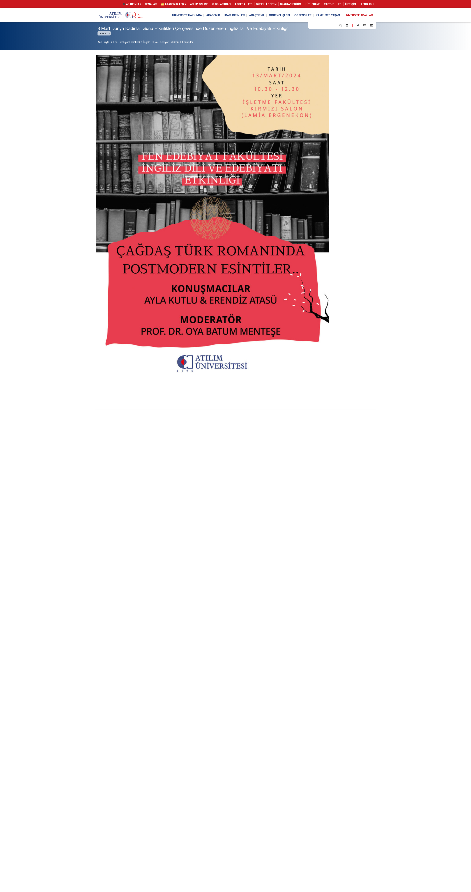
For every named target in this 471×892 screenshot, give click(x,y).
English (367, 4)
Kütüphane (312, 4)
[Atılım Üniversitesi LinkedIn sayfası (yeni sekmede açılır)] (321, 25)
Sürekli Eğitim (266, 4)
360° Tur (329, 4)
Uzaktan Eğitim (290, 4)
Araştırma (257, 15)
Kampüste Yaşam (328, 15)
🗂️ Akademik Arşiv (173, 4)
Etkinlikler (187, 42)
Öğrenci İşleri (279, 15)
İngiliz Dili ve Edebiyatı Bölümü (161, 42)
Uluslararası (221, 4)
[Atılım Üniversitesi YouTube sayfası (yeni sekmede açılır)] (330, 25)
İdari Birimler (234, 15)
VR (339, 4)
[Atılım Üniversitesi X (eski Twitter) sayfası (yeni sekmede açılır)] (317, 25)
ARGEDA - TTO (243, 4)
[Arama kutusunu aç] (340, 25)
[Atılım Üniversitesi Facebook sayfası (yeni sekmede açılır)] (312, 25)
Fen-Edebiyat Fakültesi (126, 42)
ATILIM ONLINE (199, 4)
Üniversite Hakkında (187, 15)
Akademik (213, 15)
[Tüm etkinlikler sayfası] (371, 25)
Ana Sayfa (103, 42)
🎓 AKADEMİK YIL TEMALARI (139, 4)
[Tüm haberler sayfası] (364, 25)
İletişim (350, 4)
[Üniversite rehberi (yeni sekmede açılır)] (347, 25)
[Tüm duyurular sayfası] (358, 25)
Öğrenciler (302, 15)
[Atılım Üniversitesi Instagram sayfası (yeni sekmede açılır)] (325, 25)
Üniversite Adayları (358, 15)
